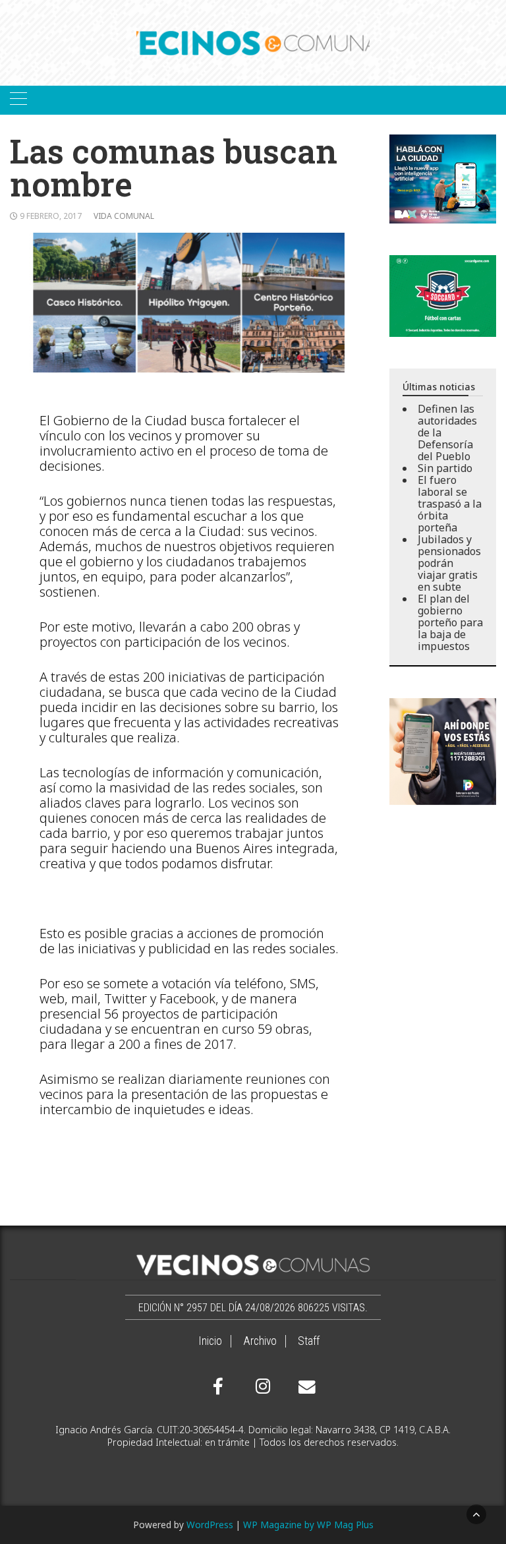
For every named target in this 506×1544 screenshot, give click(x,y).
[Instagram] (261, 1386)
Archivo (260, 1341)
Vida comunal (124, 216)
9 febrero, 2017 (51, 216)
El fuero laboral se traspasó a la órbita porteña (450, 504)
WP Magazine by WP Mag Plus (308, 1524)
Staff (309, 1341)
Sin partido (445, 468)
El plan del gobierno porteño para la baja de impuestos (450, 622)
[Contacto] (303, 1387)
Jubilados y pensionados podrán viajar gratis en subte (449, 563)
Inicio (210, 1341)
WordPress (209, 1524)
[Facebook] (218, 1386)
